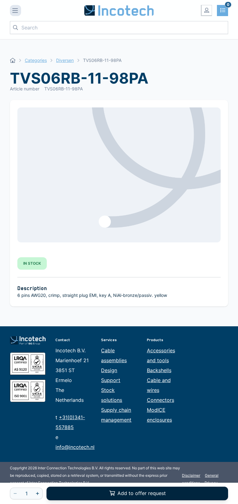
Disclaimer (191, 475)
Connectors (160, 400)
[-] (15, 493)
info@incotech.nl (75, 447)
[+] (37, 493)
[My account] (206, 10)
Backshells (159, 370)
